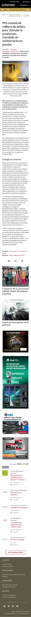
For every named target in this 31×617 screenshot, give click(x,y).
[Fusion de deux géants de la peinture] (15, 309)
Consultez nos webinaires (9, 597)
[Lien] (15, 464)
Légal (12, 611)
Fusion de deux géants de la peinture (15, 323)
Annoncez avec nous (7, 566)
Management (18, 255)
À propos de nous (7, 564)
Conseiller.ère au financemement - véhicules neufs (16, 525)
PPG (23, 255)
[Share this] (15, 261)
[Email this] (9, 261)
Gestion (11, 255)
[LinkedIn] (13, 606)
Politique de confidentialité (22, 611)
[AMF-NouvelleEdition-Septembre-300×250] (15, 352)
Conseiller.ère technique (19, 507)
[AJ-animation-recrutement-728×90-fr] (15, 16)
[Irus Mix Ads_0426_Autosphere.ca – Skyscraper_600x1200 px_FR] (15, 408)
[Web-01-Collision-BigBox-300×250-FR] (15, 433)
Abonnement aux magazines (9, 585)
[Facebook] (9, 606)
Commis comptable (17, 540)
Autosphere (13, 49)
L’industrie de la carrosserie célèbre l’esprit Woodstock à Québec (15, 291)
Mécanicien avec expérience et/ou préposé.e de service (18, 477)
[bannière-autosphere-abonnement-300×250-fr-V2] (15, 459)
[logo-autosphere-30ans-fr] (8, 5)
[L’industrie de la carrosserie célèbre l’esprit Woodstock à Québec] (15, 276)
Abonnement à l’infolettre (9, 587)
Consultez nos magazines (9, 595)
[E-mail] (4, 606)
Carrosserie (15, 51)
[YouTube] (17, 606)
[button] (29, 5)
